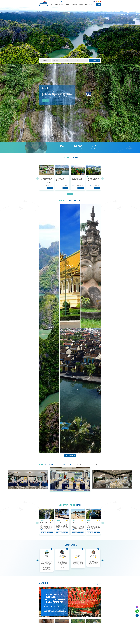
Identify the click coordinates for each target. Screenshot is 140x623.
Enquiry (98, 4)
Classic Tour (82, 464)
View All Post (96, 584)
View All (69, 193)
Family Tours (88, 464)
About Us (81, 4)
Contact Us (91, 4)
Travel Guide (74, 4)
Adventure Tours (95, 464)
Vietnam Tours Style (59, 4)
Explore (94, 60)
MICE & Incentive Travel (67, 464)
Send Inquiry (49, 187)
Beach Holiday (76, 464)
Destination (67, 4)
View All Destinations (69, 455)
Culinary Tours (66, 466)
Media (86, 4)
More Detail (42, 187)
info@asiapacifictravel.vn (65, 1)
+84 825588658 (55, 1)
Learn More (45, 100)
